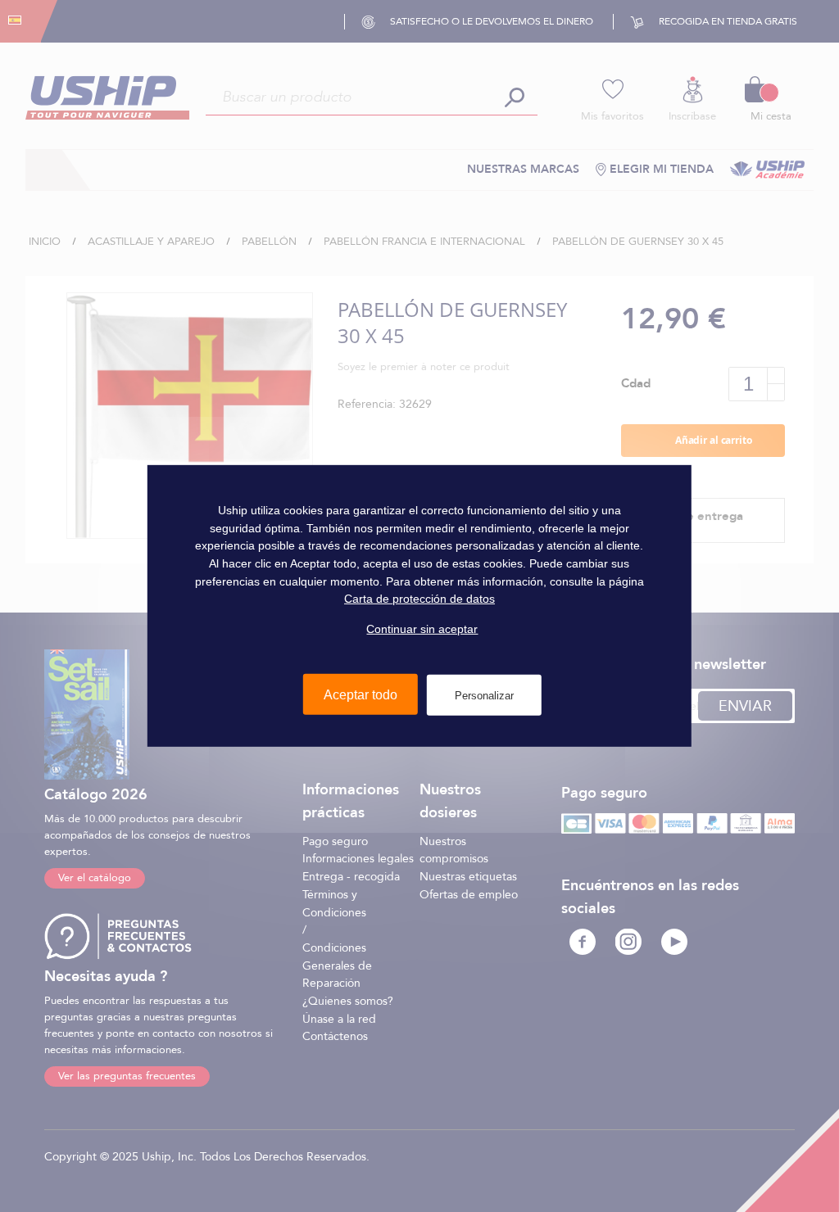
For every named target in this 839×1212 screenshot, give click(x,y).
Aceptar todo (360, 694)
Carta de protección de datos (419, 598)
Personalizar (484, 695)
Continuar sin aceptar (422, 628)
